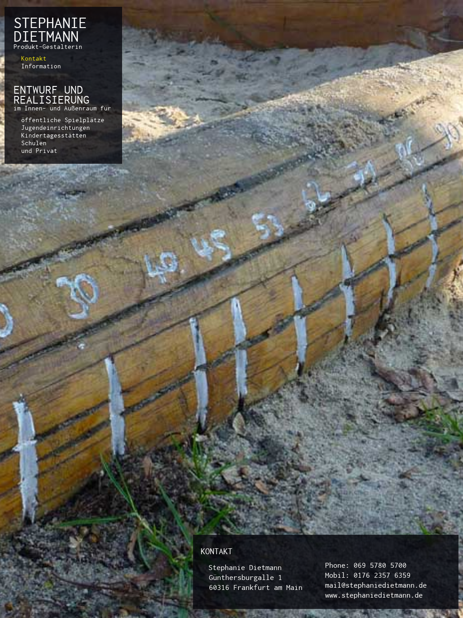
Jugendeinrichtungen (55, 127)
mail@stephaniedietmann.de (376, 585)
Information (41, 66)
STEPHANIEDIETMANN (50, 29)
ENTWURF (36, 89)
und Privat (39, 150)
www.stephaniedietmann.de (374, 595)
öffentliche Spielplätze (62, 120)
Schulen (34, 143)
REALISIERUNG (52, 99)
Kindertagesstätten (53, 135)
